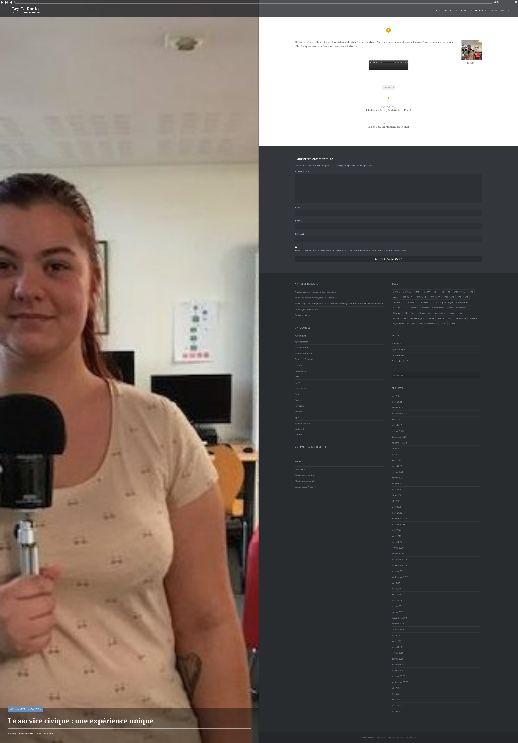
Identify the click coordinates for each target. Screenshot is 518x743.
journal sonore (399, 318)
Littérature (461, 318)
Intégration (300, 370)
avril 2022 (396, 460)
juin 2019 (396, 582)
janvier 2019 (397, 612)
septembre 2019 (400, 577)
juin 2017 (396, 688)
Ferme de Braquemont (421, 313)
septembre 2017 (400, 682)
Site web (299, 234)
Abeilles (424, 302)
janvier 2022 (397, 477)
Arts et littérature (303, 353)
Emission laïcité (303, 315)
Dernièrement (479, 10)
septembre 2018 (400, 629)
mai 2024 (396, 396)
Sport (297, 417)
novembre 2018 (399, 617)
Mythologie (398, 323)
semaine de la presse (428, 323)
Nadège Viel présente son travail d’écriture (315, 291)
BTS (406, 307)
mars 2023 (397, 425)
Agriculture (300, 335)
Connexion (300, 469)
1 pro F (417, 291)
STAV (443, 323)
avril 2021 (396, 506)
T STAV (452, 323)
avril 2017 (396, 699)
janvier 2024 (397, 407)
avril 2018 (396, 641)
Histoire (299, 365)
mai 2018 (396, 635)
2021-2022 (463, 297)
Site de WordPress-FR (305, 486)
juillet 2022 (397, 448)
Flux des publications (305, 475)
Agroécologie (459, 10)
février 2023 (397, 431)
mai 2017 (396, 693)
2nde (436, 291)
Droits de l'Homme (304, 359)
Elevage (396, 313)
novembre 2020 (399, 518)
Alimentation (462, 302)
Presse (298, 400)
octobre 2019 (398, 571)
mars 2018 (397, 647)
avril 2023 (396, 419)
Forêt (299, 434)
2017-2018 (406, 297)
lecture (441, 318)
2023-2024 (412, 302)
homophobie (439, 313)
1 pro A (396, 291)
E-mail (299, 221)
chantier (414, 307)
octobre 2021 (398, 489)
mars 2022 (397, 466)
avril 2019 (396, 594)
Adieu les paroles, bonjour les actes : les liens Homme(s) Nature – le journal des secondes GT (339, 303)
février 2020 (397, 547)
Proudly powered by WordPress (373, 737)
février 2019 (397, 606)
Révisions (299, 405)
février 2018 (397, 652)
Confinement (438, 307)
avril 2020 (396, 536)
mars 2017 (397, 705)
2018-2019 (388, 87)
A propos (441, 10)
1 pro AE (407, 291)
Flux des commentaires (306, 481)
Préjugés (411, 323)
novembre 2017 (399, 670)
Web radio (35, 709)
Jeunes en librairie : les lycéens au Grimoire (316, 297)
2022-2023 (398, 302)
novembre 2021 (399, 483)
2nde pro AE (459, 291)
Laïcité (431, 318)
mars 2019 (397, 600)
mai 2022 (396, 454)
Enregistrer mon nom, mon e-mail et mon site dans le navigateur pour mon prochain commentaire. (351, 250)
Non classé (300, 388)
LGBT (450, 318)
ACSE (434, 302)
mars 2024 (397, 401)
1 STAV (427, 291)
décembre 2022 (399, 437)
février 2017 (397, 711)
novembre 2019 (399, 565)
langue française (417, 318)
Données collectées (456, 307)
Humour (452, 313)
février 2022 (397, 471)
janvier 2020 (397, 553)
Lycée (13, 709)
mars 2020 (397, 542)
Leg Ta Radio (26, 10)
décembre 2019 (399, 559)
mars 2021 (397, 512)
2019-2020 (435, 297)
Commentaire (303, 172)
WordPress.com (410, 737)
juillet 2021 (397, 495)
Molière (473, 318)
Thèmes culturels (303, 423)
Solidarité (23, 709)
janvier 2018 (397, 658)
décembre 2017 (399, 664)
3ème (470, 291)
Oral (297, 394)
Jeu (460, 313)
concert (425, 307)
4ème (395, 297)
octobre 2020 (398, 524)
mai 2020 (396, 530)
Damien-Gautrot (27, 733)
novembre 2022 (399, 442)
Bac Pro (396, 307)
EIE (470, 307)
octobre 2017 (398, 676)
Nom (298, 207)
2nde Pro (446, 291)
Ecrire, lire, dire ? (502, 10)
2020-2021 (449, 297)
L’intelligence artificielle (306, 309)
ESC (406, 313)
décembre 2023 (399, 413)
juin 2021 (396, 501)
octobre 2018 (398, 623)
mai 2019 (396, 588)
